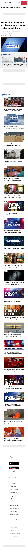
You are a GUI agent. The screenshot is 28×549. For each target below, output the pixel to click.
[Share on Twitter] (8, 35)
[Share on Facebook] (5, 35)
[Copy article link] (10, 35)
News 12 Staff (4, 31)
